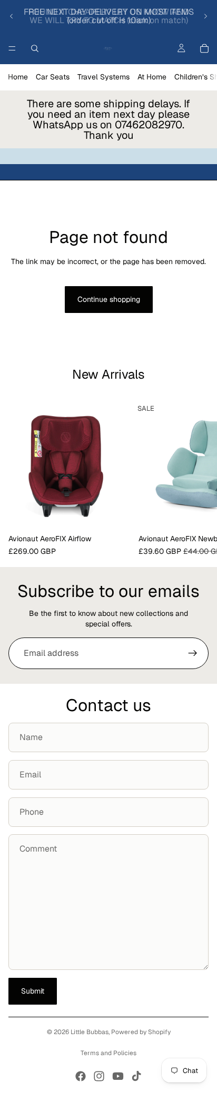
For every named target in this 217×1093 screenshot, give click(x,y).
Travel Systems (103, 77)
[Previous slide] (11, 16)
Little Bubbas (89, 1032)
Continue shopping (108, 299)
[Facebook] (80, 1076)
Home (18, 77)
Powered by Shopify (141, 1032)
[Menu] (12, 48)
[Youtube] (118, 1076)
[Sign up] (193, 653)
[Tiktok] (136, 1076)
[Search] (34, 48)
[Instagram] (99, 1076)
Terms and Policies (108, 1053)
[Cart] (204, 48)
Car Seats (53, 77)
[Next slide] (205, 16)
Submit (32, 991)
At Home (151, 77)
